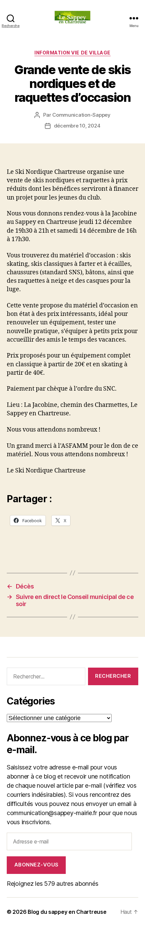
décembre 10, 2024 (77, 125)
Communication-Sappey (81, 115)
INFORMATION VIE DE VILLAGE (72, 52)
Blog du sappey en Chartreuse (67, 911)
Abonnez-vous (36, 864)
